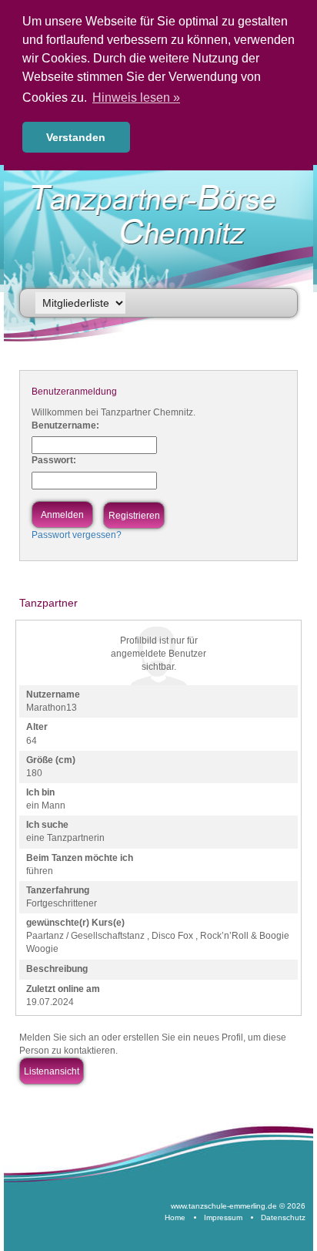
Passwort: (54, 460)
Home (175, 1217)
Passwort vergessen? (77, 535)
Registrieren (134, 515)
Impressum (223, 1217)
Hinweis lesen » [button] (136, 97)
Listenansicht (51, 1071)
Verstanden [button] (75, 137)
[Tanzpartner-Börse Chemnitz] (162, 215)
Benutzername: (65, 425)
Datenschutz (283, 1217)
